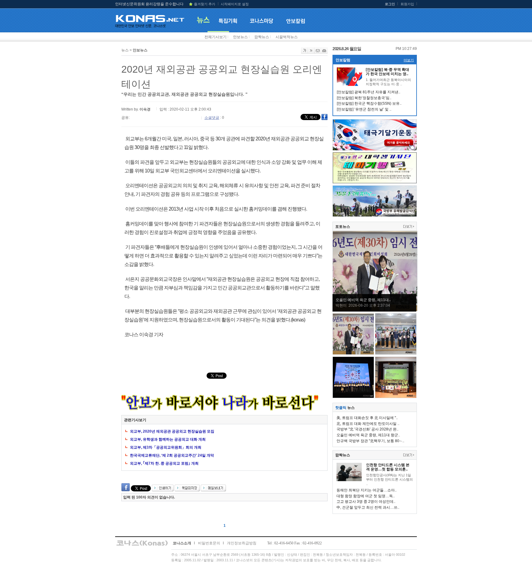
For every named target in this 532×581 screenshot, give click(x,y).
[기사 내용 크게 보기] (304, 52)
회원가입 (407, 4)
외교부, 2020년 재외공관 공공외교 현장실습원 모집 (172, 431)
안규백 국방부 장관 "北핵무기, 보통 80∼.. (370, 441)
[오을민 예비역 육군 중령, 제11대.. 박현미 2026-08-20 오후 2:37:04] (374, 310)
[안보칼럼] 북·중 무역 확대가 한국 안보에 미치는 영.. (387, 71)
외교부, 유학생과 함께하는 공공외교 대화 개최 (168, 439)
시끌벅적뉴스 (287, 37)
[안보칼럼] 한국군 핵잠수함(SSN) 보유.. (369, 103)
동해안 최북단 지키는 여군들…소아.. (367, 490)
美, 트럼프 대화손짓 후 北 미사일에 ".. (367, 418)
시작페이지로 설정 (235, 4)
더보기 (409, 60)
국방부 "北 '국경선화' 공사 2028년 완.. (367, 429)
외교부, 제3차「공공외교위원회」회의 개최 (165, 447)
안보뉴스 (240, 37)
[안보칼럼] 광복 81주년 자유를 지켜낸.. (368, 92)
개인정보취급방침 (241, 543)
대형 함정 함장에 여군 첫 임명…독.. (366, 496)
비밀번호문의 (209, 543)
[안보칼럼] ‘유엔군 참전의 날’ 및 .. (364, 109)
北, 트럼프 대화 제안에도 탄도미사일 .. (368, 424)
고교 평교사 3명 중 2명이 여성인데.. (366, 501)
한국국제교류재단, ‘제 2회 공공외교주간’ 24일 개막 (172, 455)
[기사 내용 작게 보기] (311, 52)
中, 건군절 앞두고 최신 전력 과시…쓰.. (368, 507)
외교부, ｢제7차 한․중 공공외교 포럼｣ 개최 (164, 463)
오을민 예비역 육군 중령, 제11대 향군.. (368, 435)
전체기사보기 (215, 37)
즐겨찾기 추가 (204, 4)
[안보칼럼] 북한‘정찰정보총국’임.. (364, 98)
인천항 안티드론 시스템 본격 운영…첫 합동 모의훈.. (387, 467)
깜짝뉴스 (261, 37)
